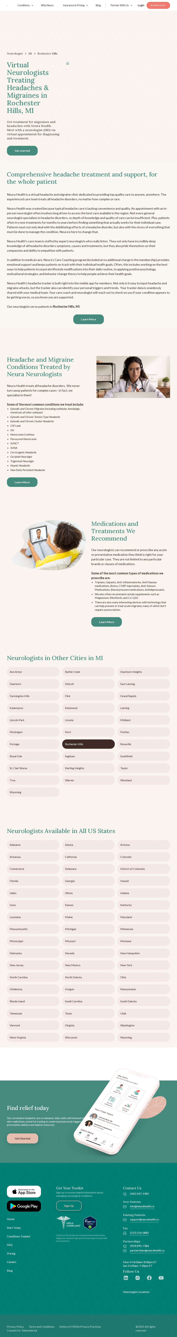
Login (141, 5)
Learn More (88, 319)
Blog (98, 5)
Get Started (22, 1138)
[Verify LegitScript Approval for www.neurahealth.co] (90, 1222)
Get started (22, 150)
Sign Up (69, 1205)
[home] (8, 5)
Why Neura (47, 5)
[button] (24, 5)
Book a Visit (158, 5)
